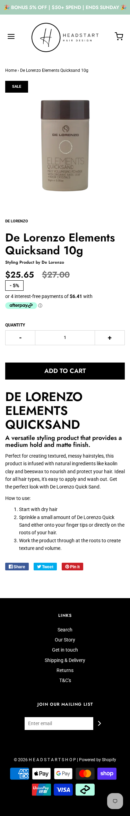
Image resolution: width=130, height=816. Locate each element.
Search (65, 629)
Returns (65, 670)
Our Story (65, 640)
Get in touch (65, 650)
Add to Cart (65, 370)
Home (11, 70)
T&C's (65, 680)
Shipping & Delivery (65, 660)
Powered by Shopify (97, 759)
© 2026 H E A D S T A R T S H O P (45, 759)
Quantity (15, 325)
